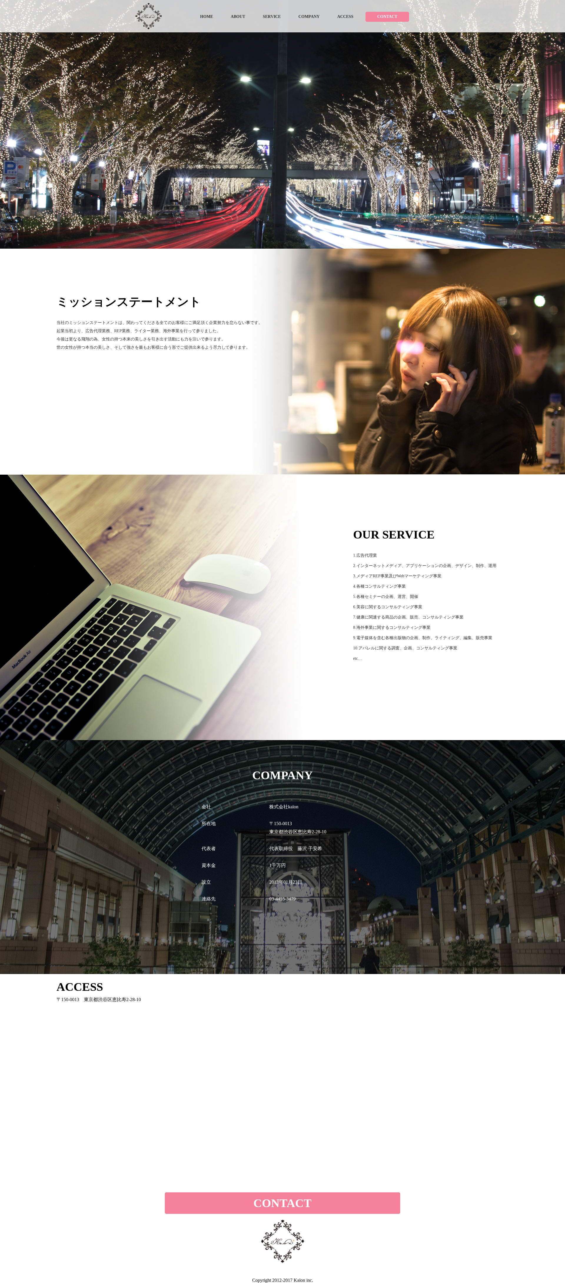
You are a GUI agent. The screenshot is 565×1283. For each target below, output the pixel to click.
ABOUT (238, 16)
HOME (206, 16)
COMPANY (309, 16)
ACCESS (345, 16)
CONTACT (387, 17)
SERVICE (272, 16)
